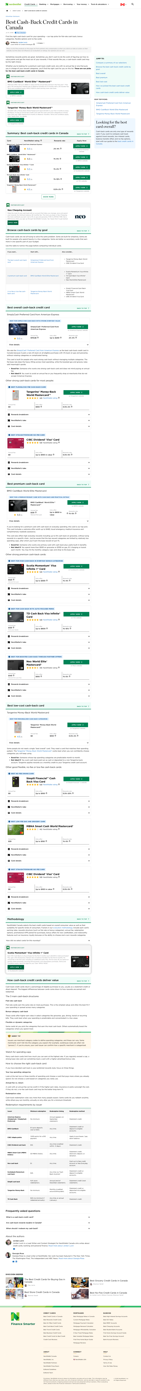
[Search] (132, 4)
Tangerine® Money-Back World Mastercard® (34, 751)
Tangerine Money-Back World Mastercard (113, 114)
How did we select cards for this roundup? (23, 940)
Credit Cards (17, 10)
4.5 (28, 189)
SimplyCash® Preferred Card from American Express (38, 350)
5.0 (28, 149)
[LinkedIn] (16, 1262)
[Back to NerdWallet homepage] (7, 10)
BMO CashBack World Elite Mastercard (44, 276)
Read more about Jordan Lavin (61, 1246)
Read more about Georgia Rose (71, 1258)
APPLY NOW (13, 222)
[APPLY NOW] (80, 88)
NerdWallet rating (50, 398)
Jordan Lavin (22, 42)
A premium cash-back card (17, 276)
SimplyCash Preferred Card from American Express (113, 104)
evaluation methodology (63, 928)
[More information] (34, 44)
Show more (48, 197)
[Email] (14, 1249)
